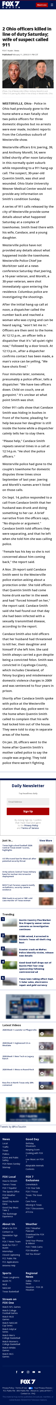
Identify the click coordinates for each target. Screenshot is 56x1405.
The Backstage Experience (9, 1215)
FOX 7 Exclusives (32, 1178)
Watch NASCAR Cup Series (9, 1324)
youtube (33, 1372)
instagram (28, 1372)
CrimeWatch (31, 1184)
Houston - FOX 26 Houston (34, 1288)
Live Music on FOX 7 (35, 1160)
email (39, 1372)
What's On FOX (9, 1228)
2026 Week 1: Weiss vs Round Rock (18, 1069)
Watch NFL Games (11, 1306)
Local (5, 1143)
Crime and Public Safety (10, 1159)
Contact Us (7, 1231)
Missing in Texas (34, 1204)
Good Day (32, 1139)
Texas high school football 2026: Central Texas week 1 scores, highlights (17, 847)
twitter (22, 1372)
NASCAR (6, 1288)
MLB (4, 1284)
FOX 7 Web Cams (34, 1246)
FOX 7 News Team (11, 1241)
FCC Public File (9, 1258)
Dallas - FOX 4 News (32, 1282)
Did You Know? (33, 1254)
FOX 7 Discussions (35, 1208)
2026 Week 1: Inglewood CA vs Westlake (16, 1044)
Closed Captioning (11, 1254)
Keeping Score (33, 1149)
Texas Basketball (10, 1291)
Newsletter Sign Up (10, 1236)
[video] (46, 1033)
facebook (16, 1372)
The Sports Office (10, 1191)
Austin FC (6, 1280)
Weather (31, 1224)
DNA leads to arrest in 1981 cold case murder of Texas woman (17, 899)
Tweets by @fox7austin (13, 1126)
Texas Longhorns (10, 1277)
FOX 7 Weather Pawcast (33, 1229)
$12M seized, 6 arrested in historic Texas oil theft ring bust (35, 939)
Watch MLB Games (8, 1318)
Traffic (5, 1146)
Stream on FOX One (9, 1300)
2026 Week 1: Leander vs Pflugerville (19, 1029)
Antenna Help (8, 1265)
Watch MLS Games (7, 1355)
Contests (30, 1169)
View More (45, 840)
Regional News (31, 1274)
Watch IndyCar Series (9, 1330)
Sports (6, 1273)
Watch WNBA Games (9, 1349)
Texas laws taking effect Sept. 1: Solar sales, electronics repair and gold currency (36, 982)
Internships (7, 1251)
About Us (8, 1224)
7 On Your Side (33, 1188)
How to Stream (9, 1180)
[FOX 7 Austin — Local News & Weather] (11, 4)
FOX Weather (32, 1250)
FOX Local (9, 1176)
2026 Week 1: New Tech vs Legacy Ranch (18, 1057)
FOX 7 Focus (32, 1191)
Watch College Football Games (10, 1311)
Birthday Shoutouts (31, 1144)
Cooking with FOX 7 (34, 1154)
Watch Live (42, 5)
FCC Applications (10, 1262)
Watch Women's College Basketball (11, 1343)
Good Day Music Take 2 (10, 1209)
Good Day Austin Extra (10, 1202)
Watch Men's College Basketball (11, 1336)
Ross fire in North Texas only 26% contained (17, 1083)
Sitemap (6, 1167)
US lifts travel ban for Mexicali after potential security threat (19, 859)
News (16, 50)
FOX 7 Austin (7, 50)
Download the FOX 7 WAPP (35, 1235)
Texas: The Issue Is (34, 1196)
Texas (5, 1150)
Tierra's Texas (9, 1184)
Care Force (31, 1201)
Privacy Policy (31, 825)
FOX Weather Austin (8, 1196)
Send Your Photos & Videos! (34, 1242)
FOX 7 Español (9, 1188)
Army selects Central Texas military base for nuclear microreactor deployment (19, 874)
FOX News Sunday (11, 1163)
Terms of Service (30, 828)
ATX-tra (29, 1212)
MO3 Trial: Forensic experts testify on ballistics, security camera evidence (18, 887)
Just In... (7, 840)
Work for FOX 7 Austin (9, 1246)
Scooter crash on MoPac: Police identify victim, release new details (36, 952)
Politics (5, 1154)
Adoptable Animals (35, 1165)
